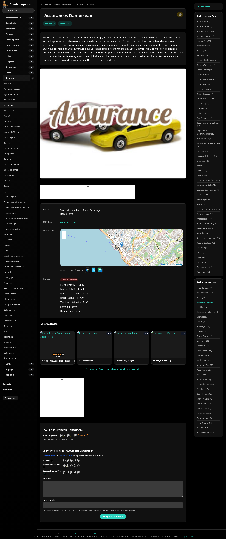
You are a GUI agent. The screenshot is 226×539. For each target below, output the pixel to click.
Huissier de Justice (12, 229)
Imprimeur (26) (203, 161)
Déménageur (10, 196)
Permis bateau (10, 293)
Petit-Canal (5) (203, 374)
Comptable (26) (203, 84)
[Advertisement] (87, 193)
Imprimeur (9, 234)
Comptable (9, 153)
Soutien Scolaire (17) (206, 243)
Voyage (9, 369)
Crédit (6, 186)
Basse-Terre (65, 23)
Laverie (7, 245)
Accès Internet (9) (204, 26)
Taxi (6, 331)
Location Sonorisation (14, 266)
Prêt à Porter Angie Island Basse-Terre (58, 361)
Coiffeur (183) (203, 74)
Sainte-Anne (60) (204, 403)
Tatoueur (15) (202, 248)
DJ (5, 191)
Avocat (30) (201, 50)
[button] (121, 245)
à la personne (10, 358)
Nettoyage (8, 277)
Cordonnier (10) (204, 89)
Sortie (9, 364)
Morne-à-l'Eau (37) (205, 365)
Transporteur (10, 347)
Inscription (7, 389)
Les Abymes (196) (204, 350)
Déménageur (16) (204, 118)
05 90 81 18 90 (68, 222)
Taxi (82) (200, 252)
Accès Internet (10, 83)
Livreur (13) (202, 175)
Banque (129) (202, 55)
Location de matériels (13, 256)
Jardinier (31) (202, 166)
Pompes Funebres (12, 304)
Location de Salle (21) (206, 185)
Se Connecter (203, 6)
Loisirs (9, 56)
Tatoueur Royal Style (125, 360)
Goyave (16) (202, 331)
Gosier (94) (201, 321)
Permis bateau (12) (205, 214)
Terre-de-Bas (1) (204, 413)
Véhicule (10, 374)
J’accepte (189, 536)
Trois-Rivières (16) (204, 423)
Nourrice (8, 283)
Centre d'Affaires (11, 132)
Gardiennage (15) (204, 151)
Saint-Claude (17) (204, 394)
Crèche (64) (202, 108)
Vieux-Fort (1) (202, 427)
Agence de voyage (12, 88)
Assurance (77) (203, 45)
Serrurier (8, 315)
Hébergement (13, 45)
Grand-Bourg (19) (204, 336)
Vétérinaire (9, 353)
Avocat (7, 115)
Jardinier (8, 239)
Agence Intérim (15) (205, 36)
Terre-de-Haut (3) (204, 418)
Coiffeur (7, 142)
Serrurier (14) (202, 233)
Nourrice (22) (202, 204)
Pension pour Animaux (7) (208, 209)
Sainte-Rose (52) (204, 408)
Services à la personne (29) (208, 238)
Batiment (10, 28)
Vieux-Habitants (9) (205, 432)
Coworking (9, 175)
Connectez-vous (49, 456)
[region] (121, 247)
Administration (13, 17)
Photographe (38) (204, 219)
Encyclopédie (12, 39)
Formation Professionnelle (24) (208, 145)
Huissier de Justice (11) (207, 156)
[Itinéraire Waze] (93, 270)
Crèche (7, 180)
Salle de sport (10, 309)
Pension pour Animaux (14, 288)
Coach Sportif (10, 137)
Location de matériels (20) (208, 180)
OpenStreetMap (176, 264)
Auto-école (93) (203, 21)
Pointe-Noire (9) (204, 379)
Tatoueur (8, 326)
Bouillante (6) (202, 307)
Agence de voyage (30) (206, 31)
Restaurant (11, 67)
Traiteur (7, 342)
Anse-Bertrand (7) (204, 288)
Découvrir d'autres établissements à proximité (113, 369)
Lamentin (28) (203, 341)
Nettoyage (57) (203, 199)
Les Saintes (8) (203, 355)
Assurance (8, 105)
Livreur (7, 250)
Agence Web (9, 99)
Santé (8, 72)
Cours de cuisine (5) (205, 94)
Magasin (10, 61)
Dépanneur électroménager (16, 207)
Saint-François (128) (205, 399)
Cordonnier (9, 159)
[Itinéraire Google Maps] (87, 270)
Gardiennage (10, 223)
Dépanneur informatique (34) (208, 124)
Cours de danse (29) (205, 98)
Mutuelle (8, 272)
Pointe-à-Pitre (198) (205, 384)
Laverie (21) (202, 170)
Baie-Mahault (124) (205, 292)
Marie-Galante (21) (205, 360)
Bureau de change (12, 126)
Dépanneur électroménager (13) (205, 132)
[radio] (64, 460)
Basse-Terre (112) (205, 302)
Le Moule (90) (203, 345)
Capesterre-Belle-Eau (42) (208, 312)
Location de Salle (11, 261)
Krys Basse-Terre (86, 360)
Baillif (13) (201, 297)
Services (10, 78)
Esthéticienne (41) (204, 138)
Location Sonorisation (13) (208, 190)
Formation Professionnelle (16, 218)
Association (11, 23)
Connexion (7, 384)
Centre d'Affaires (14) (206, 65)
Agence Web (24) (204, 41)
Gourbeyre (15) (203, 326)
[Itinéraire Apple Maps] (100, 270)
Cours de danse (11, 169)
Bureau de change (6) (206, 60)
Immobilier (11, 50)
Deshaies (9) (202, 317)
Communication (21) (205, 79)
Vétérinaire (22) (203, 272)
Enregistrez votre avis (113, 516)
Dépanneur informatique (15, 202)
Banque (7, 121)
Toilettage (8, 336)
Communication (11, 148)
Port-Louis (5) (203, 389)
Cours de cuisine (11, 164)
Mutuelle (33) (202, 194)
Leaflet (165, 264)
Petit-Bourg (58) (204, 370)
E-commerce (12, 34)
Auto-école (9, 110)
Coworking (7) (203, 103)
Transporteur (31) (204, 267)
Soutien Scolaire (11, 320)
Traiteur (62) (202, 262)
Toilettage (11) (203, 257)
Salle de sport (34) (205, 228)
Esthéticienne (10, 213)
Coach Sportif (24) (204, 70)
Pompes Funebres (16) (206, 223)
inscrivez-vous (66, 456)
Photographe (10, 299)
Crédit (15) (201, 113)
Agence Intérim (11, 94)
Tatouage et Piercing (162, 360)
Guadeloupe (45, 4)
